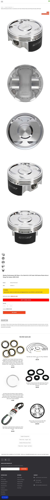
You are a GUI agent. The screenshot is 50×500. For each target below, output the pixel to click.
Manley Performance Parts (25, 442)
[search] (5, 1)
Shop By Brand (3, 483)
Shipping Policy (20, 481)
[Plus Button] (11, 306)
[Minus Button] (4, 306)
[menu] (2, 2)
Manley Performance (14, 282)
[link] (3, 254)
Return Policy (19, 477)
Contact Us (3, 487)
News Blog (19, 487)
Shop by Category (4, 481)
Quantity (4, 303)
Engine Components (8, 7)
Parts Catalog (3, 479)
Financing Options (4, 489)
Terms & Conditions (20, 479)
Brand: (4, 282)
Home (2, 7)
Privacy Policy (19, 485)
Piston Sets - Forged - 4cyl (25, 439)
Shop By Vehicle (4, 485)
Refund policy (19, 483)
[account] (45, 1)
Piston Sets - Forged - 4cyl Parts (25, 445)
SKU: (4, 285)
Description (4, 320)
